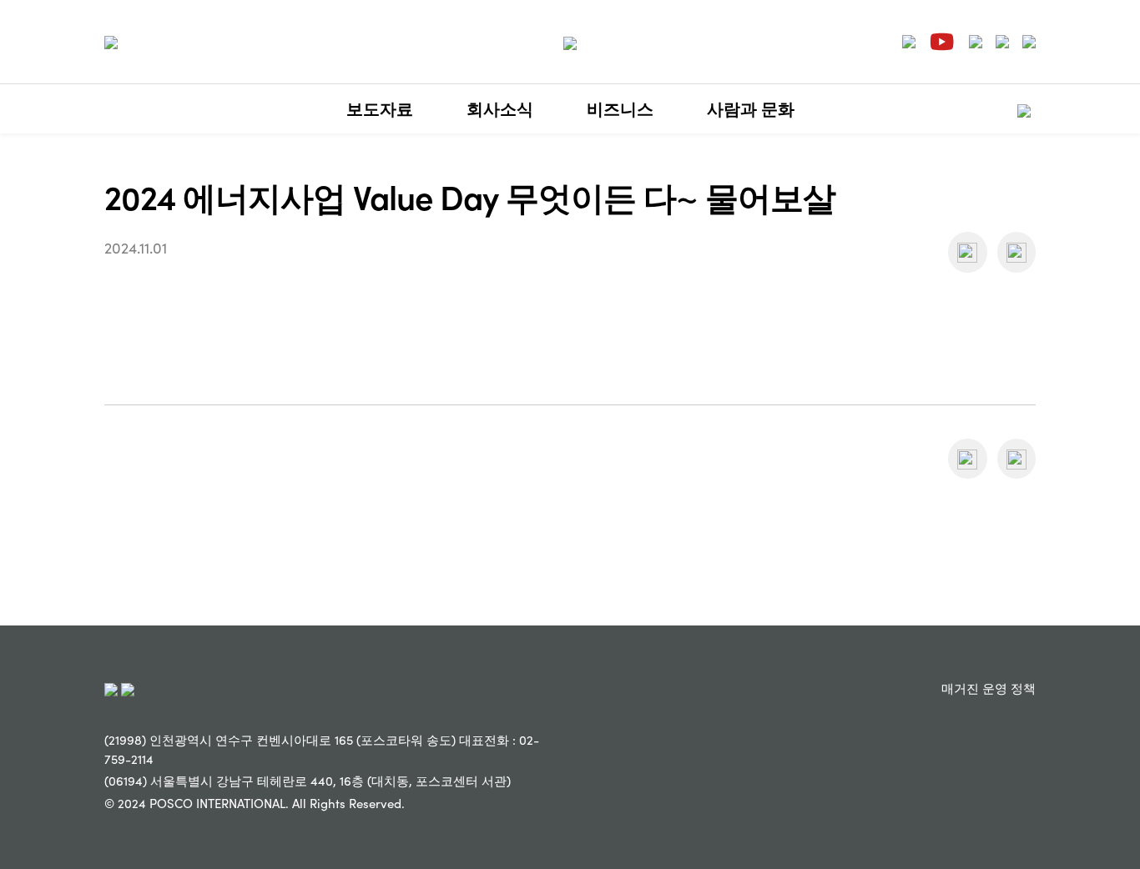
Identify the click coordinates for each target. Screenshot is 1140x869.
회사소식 (500, 107)
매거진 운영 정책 (988, 688)
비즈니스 (620, 107)
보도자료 (379, 107)
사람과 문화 (750, 107)
